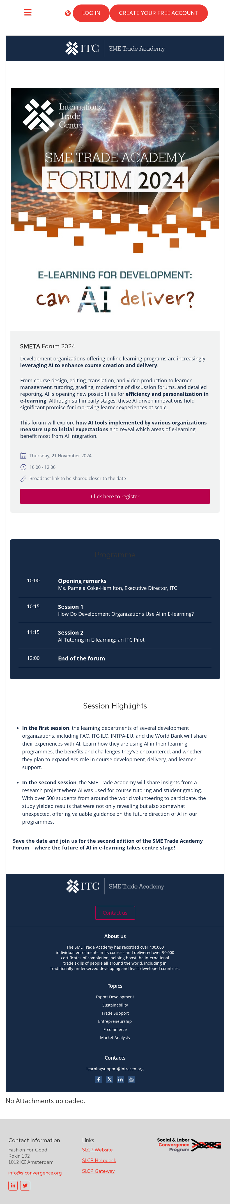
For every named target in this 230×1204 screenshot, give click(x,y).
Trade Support (115, 1013)
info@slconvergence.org (35, 1173)
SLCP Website (97, 1150)
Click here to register (115, 496)
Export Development (115, 996)
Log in (91, 13)
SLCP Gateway (98, 1171)
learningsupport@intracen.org (115, 1068)
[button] (68, 13)
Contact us (115, 912)
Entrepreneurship (115, 1021)
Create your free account (159, 13)
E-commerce (115, 1029)
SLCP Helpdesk (99, 1160)
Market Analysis (115, 1037)
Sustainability (115, 1005)
